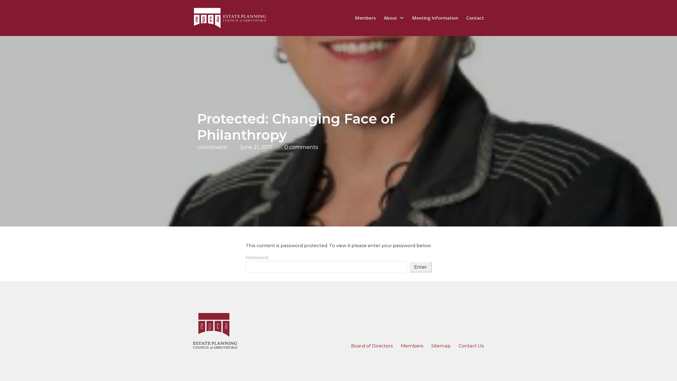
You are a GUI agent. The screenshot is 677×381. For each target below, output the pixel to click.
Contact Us (471, 345)
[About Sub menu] (402, 17)
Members (365, 18)
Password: (257, 257)
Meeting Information (435, 18)
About (390, 18)
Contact (475, 18)
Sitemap (441, 345)
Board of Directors (372, 345)
